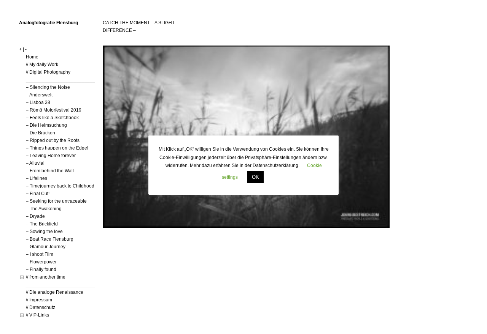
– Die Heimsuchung (46, 125)
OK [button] (255, 177)
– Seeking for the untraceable (56, 201)
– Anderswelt (39, 95)
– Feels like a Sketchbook (52, 117)
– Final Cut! (37, 193)
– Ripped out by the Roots (53, 140)
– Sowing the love (44, 231)
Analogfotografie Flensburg (48, 22)
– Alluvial (35, 163)
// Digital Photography (48, 72)
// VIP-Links (37, 315)
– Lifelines (36, 178)
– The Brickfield (42, 224)
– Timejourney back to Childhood (60, 186)
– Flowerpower (41, 262)
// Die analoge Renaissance (54, 292)
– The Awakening (44, 208)
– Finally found (41, 269)
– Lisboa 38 (38, 102)
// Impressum (39, 299)
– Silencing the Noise (48, 87)
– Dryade (35, 216)
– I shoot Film (39, 254)
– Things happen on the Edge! (57, 148)
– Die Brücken (40, 132)
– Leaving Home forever (51, 155)
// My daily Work (42, 64)
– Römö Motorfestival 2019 (53, 110)
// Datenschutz (40, 307)
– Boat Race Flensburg (49, 239)
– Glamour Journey (45, 246)
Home (32, 57)
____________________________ (63, 79)
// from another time (45, 277)
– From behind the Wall (50, 170)
